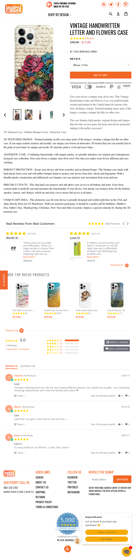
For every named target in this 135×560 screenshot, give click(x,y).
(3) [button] (61, 340)
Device (75, 59)
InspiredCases (71, 540)
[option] (17, 114)
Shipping (40, 492)
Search (39, 477)
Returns (40, 497)
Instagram (74, 492)
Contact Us (42, 487)
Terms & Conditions (47, 507)
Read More (29, 256)
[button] (123, 223)
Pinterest (73, 487)
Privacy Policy (44, 502)
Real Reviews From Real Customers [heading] (30, 223)
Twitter (72, 482)
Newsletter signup (101, 472)
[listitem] (30, 246)
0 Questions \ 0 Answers (17, 349)
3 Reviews (89, 38)
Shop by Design (60, 14)
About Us (41, 482)
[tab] (11, 367)
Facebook (73, 477)
